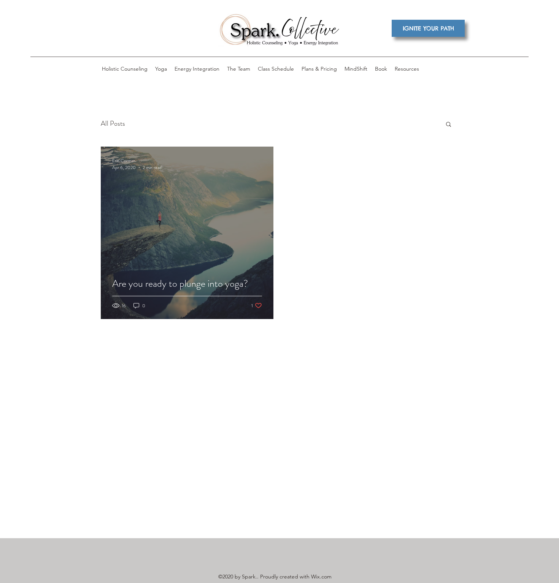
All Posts (113, 123)
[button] (448, 125)
